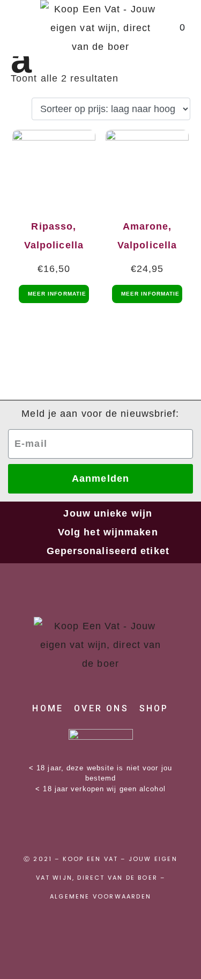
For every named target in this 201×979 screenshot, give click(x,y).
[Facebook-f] (63, 826)
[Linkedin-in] (138, 826)
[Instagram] (101, 826)
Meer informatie (57, 294)
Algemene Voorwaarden (100, 896)
